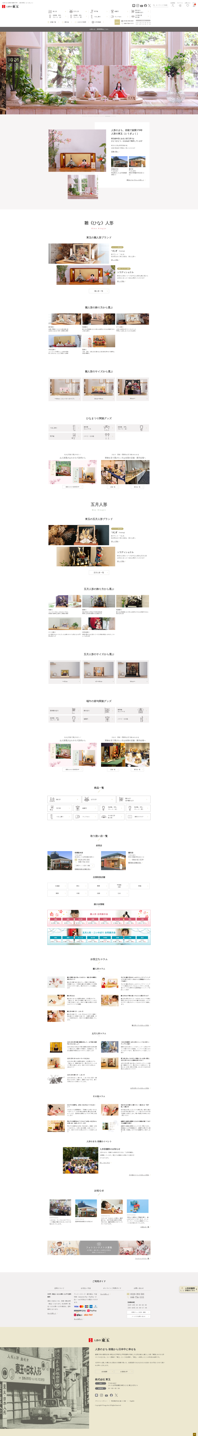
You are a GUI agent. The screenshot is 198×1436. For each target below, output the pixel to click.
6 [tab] (111, 116)
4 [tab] (99, 116)
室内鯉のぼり (54, 710)
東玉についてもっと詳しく (135, 180)
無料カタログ (139, 817)
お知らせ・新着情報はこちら (99, 29)
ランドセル (118, 16)
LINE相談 (98, 22)
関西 (57, 893)
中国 (77, 893)
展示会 (67, 22)
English (132, 1401)
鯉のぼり (87, 710)
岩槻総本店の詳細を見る (83, 869)
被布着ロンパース (87, 428)
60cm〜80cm (98, 398)
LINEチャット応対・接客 (83, 865)
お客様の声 (123, 1372)
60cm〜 (132, 681)
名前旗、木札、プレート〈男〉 (78, 16)
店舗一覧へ (114, 151)
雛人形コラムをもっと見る (140, 1025)
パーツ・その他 (89, 436)
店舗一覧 (53, 22)
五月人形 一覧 (99, 572)
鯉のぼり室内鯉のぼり (139, 11)
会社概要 (104, 1372)
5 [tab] (105, 116)
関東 (98, 886)
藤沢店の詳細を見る (134, 863)
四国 (98, 893)
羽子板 (96, 11)
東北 (77, 886)
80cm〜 (132, 398)
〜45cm (64, 681)
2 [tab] (88, 116)
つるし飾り (97, 16)
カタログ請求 (81, 22)
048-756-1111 (83, 861)
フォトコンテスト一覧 (142, 1258)
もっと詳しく (51, 1313)
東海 (139, 886)
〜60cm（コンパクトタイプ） (65, 398)
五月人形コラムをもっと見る (139, 1088)
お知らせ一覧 (144, 1227)
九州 (119, 893)
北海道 (57, 886)
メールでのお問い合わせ (138, 1316)
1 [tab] (82, 116)
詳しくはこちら (105, 1163)
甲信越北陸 (119, 886)
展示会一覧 (137, 487)
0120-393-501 (84, 859)
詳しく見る (114, 260)
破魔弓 (117, 11)
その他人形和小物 (138, 16)
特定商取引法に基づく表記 (118, 1401)
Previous (2, 74)
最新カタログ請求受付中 (72, 487)
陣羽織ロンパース (121, 710)
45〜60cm (98, 681)
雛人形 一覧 (98, 291)
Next (195, 74)
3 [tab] (94, 116)
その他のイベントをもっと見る (139, 1175)
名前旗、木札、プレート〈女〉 (57, 16)
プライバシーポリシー (101, 1401)
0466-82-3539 (137, 859)
